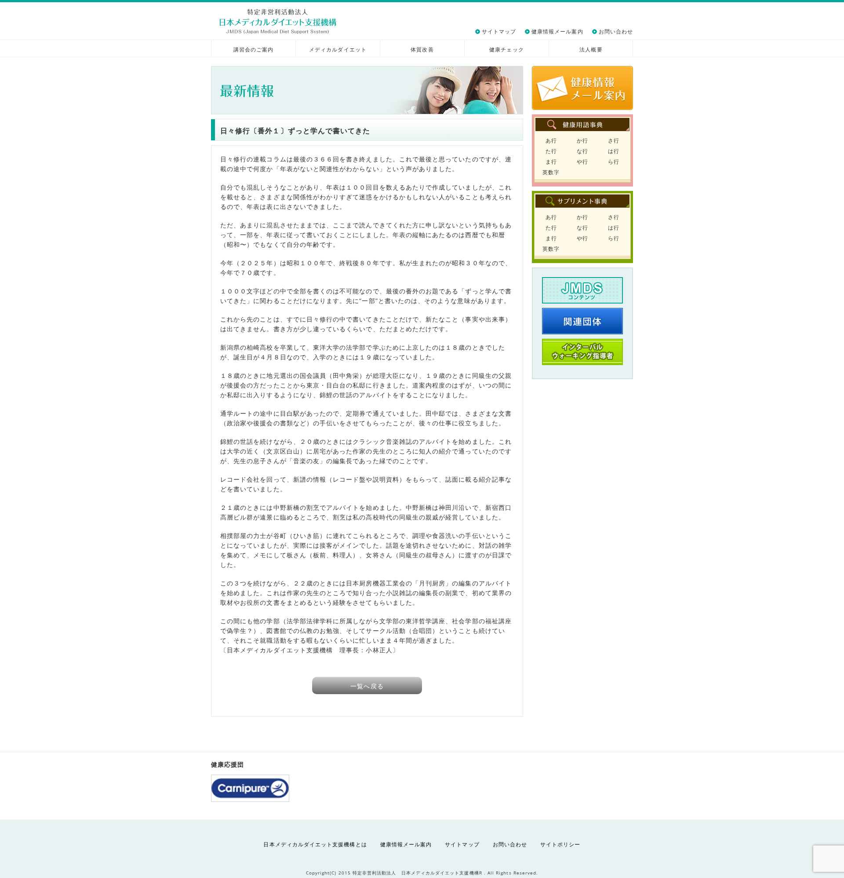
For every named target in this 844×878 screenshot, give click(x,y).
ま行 (551, 161)
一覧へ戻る (366, 686)
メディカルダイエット (338, 49)
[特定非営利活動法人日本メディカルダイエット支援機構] (278, 21)
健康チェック (506, 49)
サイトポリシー (560, 844)
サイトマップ (499, 31)
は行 (613, 151)
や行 (582, 161)
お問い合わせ (616, 31)
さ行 (613, 140)
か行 (582, 140)
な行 (582, 151)
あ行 (551, 140)
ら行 (613, 161)
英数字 (551, 172)
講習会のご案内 (253, 49)
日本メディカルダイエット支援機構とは (315, 844)
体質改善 (422, 49)
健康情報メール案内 (557, 31)
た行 (551, 151)
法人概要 (590, 49)
